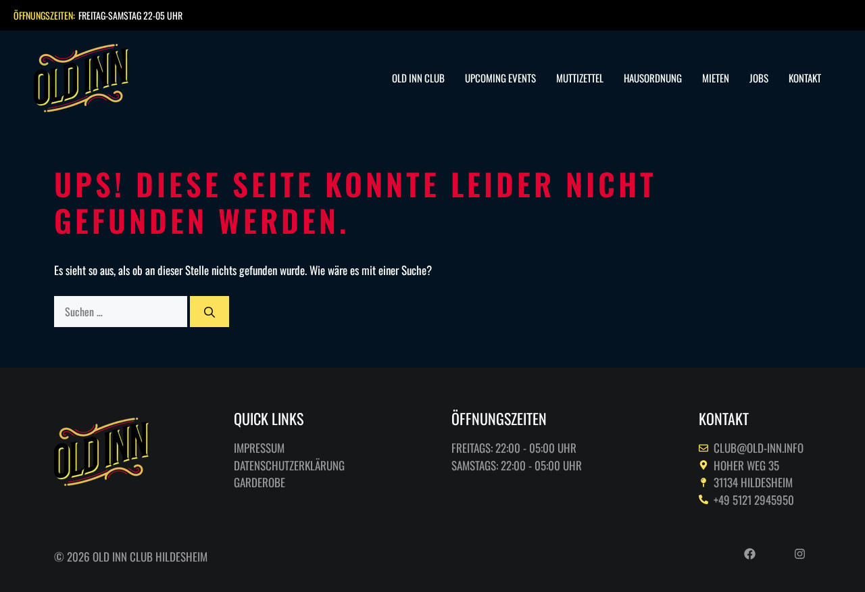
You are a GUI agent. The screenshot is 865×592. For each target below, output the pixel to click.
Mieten (715, 77)
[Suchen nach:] (122, 311)
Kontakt (805, 77)
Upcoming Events (500, 77)
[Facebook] (749, 553)
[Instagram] (799, 553)
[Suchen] (209, 311)
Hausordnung (653, 77)
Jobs (758, 77)
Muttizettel (579, 77)
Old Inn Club (418, 77)
